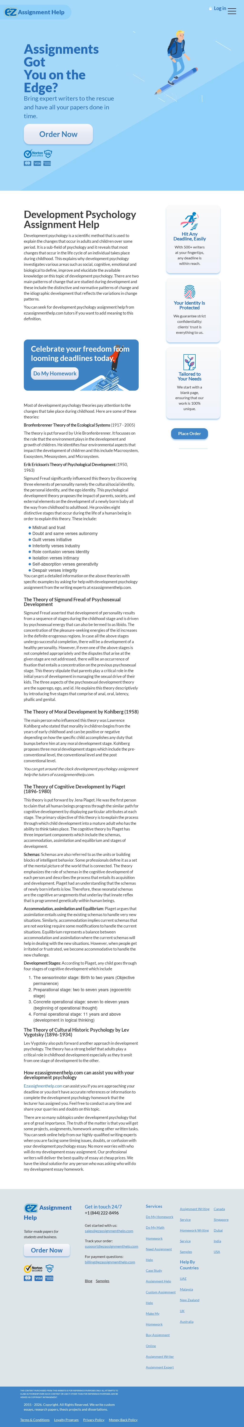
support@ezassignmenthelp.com (111, 1246)
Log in (220, 8)
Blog (88, 1280)
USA (217, 1252)
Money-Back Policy (123, 1420)
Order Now (58, 134)
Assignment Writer (160, 1356)
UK (182, 1311)
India (217, 1241)
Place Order (189, 433)
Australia (186, 1322)
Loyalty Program (66, 1420)
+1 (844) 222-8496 (102, 1212)
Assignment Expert (160, 1367)
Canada (219, 1209)
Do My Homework (54, 373)
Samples (102, 1280)
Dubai (218, 1230)
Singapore (221, 1220)
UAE (183, 1279)
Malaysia (186, 1289)
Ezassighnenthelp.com (43, 1085)
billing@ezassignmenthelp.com (110, 1262)
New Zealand (189, 1300)
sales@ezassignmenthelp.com (109, 1230)
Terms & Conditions (35, 1420)
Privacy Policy (93, 1420)
